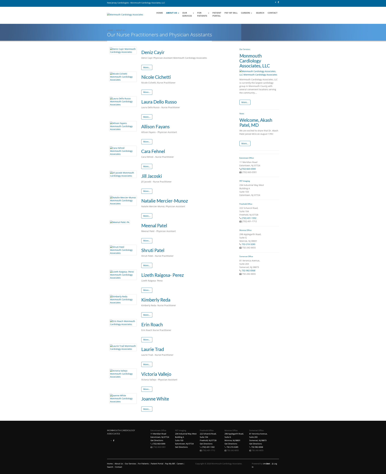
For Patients (202, 14)
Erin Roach (152, 324)
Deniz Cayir (153, 52)
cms (266, 463)
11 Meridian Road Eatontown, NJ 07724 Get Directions (159, 437)
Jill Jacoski (151, 176)
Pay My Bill (231, 12)
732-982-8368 (248, 270)
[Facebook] (278, 2)
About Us (171, 12)
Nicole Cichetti (156, 77)
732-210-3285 (248, 244)
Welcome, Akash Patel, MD (255, 122)
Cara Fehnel (153, 151)
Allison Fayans (155, 126)
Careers (245, 12)
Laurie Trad (152, 349)
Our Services (187, 14)
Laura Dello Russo (159, 101)
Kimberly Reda (155, 299)
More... (146, 67)
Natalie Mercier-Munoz (164, 200)
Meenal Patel (154, 225)
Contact (272, 12)
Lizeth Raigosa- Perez (162, 275)
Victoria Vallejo (156, 374)
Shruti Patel (152, 250)
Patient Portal (216, 14)
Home (159, 12)
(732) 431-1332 (249, 218)
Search (259, 12)
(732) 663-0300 (248, 168)
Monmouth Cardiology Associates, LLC (254, 60)
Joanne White (155, 398)
